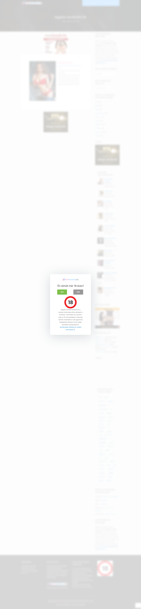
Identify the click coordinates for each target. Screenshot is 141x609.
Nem (78, 292)
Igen (62, 292)
